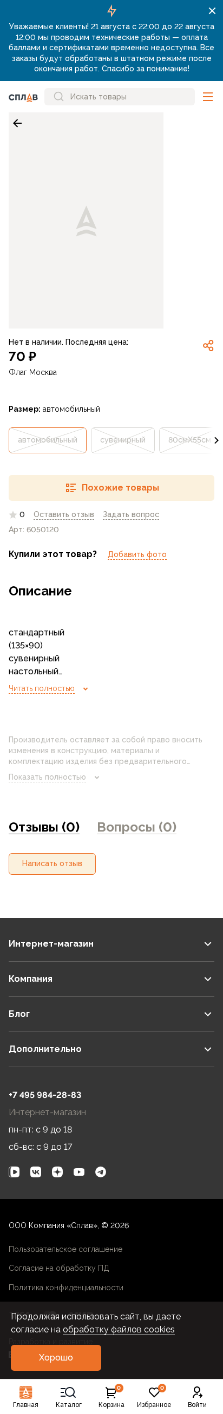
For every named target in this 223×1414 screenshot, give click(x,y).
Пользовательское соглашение (65, 1249)
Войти (197, 1405)
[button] (208, 97)
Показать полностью (47, 777)
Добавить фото (137, 554)
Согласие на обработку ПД (59, 1268)
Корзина (111, 1397)
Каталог (69, 1405)
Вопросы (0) (136, 827)
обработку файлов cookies (119, 1329)
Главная (25, 1405)
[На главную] (23, 97)
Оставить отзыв (64, 514)
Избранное (154, 1397)
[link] (17, 123)
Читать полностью (42, 688)
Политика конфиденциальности (66, 1287)
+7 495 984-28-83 (45, 1095)
